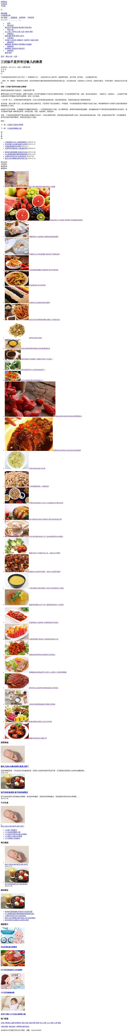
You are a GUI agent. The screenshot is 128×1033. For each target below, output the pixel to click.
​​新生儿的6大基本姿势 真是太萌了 (15, 766)
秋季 (13, 36)
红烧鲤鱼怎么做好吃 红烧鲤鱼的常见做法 (43, 622)
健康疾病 (10, 46)
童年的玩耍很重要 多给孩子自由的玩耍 (18, 911)
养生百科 (28, 27)
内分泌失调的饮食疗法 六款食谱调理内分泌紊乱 (46, 536)
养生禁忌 (21, 27)
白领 (18, 32)
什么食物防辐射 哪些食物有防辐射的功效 (19, 914)
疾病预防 (8, 48)
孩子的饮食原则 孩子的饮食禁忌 (14, 792)
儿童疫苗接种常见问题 (13, 146)
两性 (31, 32)
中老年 (26, 32)
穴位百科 (13, 40)
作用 (44, 1023)
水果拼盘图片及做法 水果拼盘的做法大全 (43, 639)
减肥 (12, 1023)
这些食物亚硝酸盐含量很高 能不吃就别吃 (43, 270)
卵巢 (59, 1023)
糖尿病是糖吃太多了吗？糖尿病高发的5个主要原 (46, 605)
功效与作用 (34, 40)
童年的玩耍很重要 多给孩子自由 (16, 152)
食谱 (6, 53)
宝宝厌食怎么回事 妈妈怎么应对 (16, 144)
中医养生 (10, 38)
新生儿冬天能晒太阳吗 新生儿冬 (16, 158)
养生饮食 (15, 27)
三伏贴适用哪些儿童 (14, 128)
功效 (30, 1023)
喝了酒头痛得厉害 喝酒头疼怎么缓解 (42, 186)
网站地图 (4, 13)
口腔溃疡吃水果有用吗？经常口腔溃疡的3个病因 (46, 588)
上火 (48, 1023)
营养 (37, 1023)
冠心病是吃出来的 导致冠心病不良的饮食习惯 (45, 519)
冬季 (17, 36)
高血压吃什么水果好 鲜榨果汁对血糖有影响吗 (66, 220)
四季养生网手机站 (22, 1026)
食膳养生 (10, 50)
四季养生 (10, 34)
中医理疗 (27, 40)
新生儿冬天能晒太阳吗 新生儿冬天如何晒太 (20, 918)
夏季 (10, 36)
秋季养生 (18, 1023)
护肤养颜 (21, 44)
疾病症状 (15, 48)
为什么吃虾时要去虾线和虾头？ (32, 380)
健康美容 (10, 42)
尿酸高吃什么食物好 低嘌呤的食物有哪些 (43, 237)
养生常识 (8, 27)
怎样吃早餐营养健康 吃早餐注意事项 (42, 704)
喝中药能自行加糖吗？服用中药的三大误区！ (37, 359)
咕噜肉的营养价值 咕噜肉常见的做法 (42, 654)
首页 (8, 23)
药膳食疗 (20, 40)
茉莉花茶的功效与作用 (37, 468)
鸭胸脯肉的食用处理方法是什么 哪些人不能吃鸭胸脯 (47, 672)
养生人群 (10, 29)
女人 (6, 32)
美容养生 (15, 44)
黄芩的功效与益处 (35, 338)
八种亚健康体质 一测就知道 (39, 486)
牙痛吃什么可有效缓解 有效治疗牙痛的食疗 (44, 254)
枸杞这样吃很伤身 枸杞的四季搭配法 (69, 416)
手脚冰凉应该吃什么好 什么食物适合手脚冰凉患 (46, 503)
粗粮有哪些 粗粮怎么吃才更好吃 (40, 721)
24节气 (21, 36)
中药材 (7, 40)
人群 (55, 1023)
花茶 (26, 1023)
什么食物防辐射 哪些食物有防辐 (16, 154)
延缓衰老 (14, 17)
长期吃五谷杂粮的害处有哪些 (39, 302)
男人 (10, 32)
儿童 (22, 32)
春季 (6, 36)
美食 (52, 1023)
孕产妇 (14, 32)
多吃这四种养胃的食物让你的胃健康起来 (35, 348)
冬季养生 (7, 1023)
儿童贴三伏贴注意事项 (15, 125)
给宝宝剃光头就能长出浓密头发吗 (17, 920)
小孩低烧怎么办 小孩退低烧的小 (16, 142)
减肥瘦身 (8, 44)
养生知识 (10, 25)
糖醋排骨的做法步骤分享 (38, 738)
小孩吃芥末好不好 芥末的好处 (15, 156)
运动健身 (28, 44)
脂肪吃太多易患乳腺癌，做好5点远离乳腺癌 (44, 571)
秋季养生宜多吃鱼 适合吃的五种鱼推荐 (67, 450)
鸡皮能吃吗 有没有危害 (37, 285)
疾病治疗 (21, 48)
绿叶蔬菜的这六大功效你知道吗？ (33, 370)
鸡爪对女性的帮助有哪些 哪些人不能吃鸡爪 (44, 319)
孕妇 (23, 1023)
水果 (2, 1023)
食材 (10, 53)
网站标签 (12, 1026)
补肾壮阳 (31, 17)
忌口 (41, 1023)
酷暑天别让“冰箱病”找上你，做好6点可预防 (44, 553)
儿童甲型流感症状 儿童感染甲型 (16, 148)
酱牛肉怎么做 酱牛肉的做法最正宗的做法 (43, 688)
